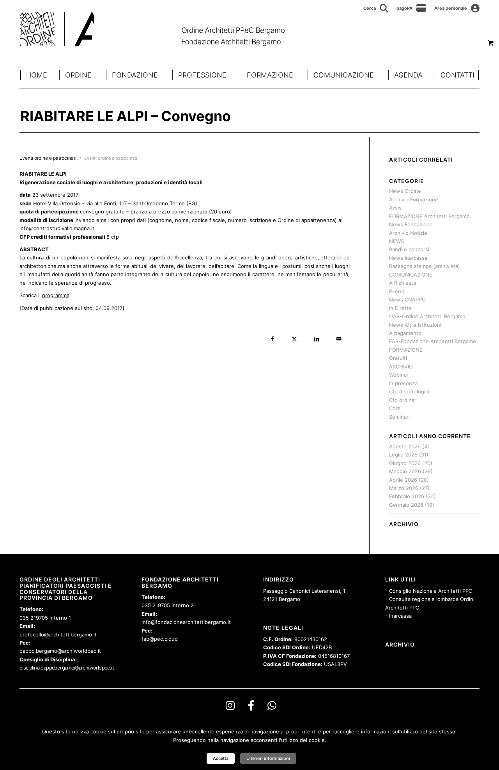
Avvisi (396, 207)
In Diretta (400, 308)
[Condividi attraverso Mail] (339, 339)
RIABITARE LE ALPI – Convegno (125, 116)
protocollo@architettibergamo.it (58, 634)
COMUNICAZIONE (343, 75)
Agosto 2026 (405, 446)
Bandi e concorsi (409, 249)
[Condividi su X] (294, 339)
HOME (36, 75)
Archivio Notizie (408, 233)
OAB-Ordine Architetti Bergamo (427, 316)
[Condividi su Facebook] (272, 339)
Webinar (399, 375)
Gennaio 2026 (406, 505)
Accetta (220, 758)
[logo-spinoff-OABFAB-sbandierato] (161, 28)
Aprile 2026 (403, 480)
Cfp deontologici (409, 391)
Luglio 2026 (403, 454)
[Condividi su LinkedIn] (316, 339)
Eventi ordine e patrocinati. (111, 158)
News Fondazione (411, 224)
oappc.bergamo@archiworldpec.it (60, 651)
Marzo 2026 (403, 488)
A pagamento (405, 333)
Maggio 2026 (405, 471)
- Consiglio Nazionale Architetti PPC (428, 591)
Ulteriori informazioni (268, 758)
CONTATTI (457, 75)
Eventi (396, 291)
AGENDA (408, 75)
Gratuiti (398, 358)
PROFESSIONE (202, 75)
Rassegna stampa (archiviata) (424, 266)
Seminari (399, 417)
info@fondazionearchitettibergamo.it (186, 622)
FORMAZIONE (270, 75)
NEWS (396, 241)
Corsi (395, 408)
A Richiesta (402, 283)
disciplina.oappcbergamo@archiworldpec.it (66, 667)
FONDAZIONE (135, 75)
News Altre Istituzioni (415, 325)
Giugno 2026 (405, 463)
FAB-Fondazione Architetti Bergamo (432, 341)
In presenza (403, 383)
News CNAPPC (407, 299)
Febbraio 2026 (406, 496)
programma (55, 295)
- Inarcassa (398, 616)
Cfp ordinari (403, 400)
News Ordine (405, 191)
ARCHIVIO (401, 366)
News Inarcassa (408, 258)
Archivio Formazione (413, 199)
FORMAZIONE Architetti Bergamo (429, 216)
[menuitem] (376, 8)
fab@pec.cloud (160, 639)
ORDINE (78, 75)
